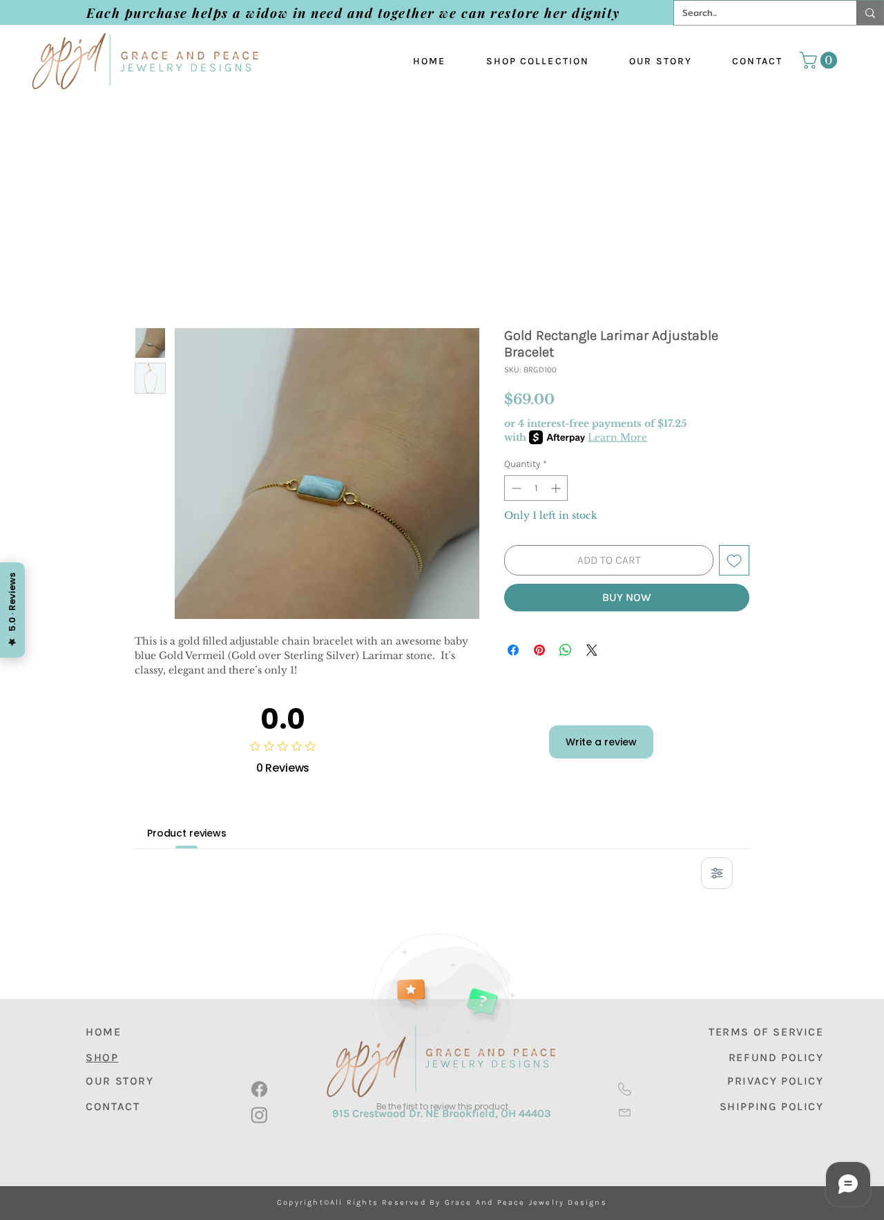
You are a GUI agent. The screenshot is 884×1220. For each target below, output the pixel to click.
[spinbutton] (535, 488)
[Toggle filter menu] (717, 873)
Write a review (601, 742)
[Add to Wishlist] (734, 560)
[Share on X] (592, 650)
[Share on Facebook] (513, 650)
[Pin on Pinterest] (539, 650)
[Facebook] (259, 1089)
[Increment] (557, 488)
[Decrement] (514, 488)
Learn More (617, 437)
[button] (820, 60)
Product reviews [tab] (187, 833)
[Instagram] (259, 1114)
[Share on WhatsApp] (565, 650)
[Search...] (869, 13)
